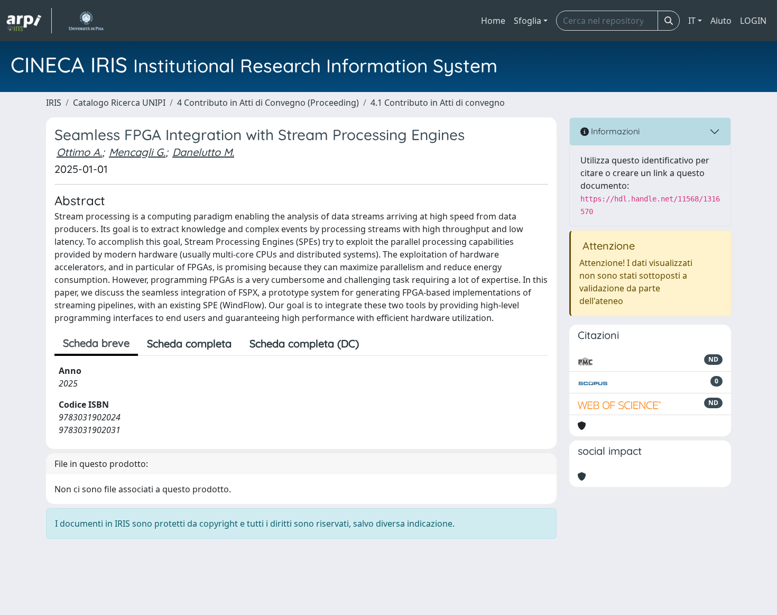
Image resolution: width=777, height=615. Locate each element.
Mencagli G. (137, 152)
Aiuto (721, 20)
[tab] (377, 344)
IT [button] (692, 20)
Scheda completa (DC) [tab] (304, 343)
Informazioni (614, 131)
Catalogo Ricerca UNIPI (119, 102)
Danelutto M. (203, 152)
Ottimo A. (79, 152)
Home (493, 20)
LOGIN (753, 20)
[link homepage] (29, 20)
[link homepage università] (86, 20)
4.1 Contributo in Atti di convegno (438, 102)
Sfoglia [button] (527, 20)
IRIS (53, 102)
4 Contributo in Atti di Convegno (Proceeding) (268, 102)
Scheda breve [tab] (96, 343)
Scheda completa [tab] (189, 343)
